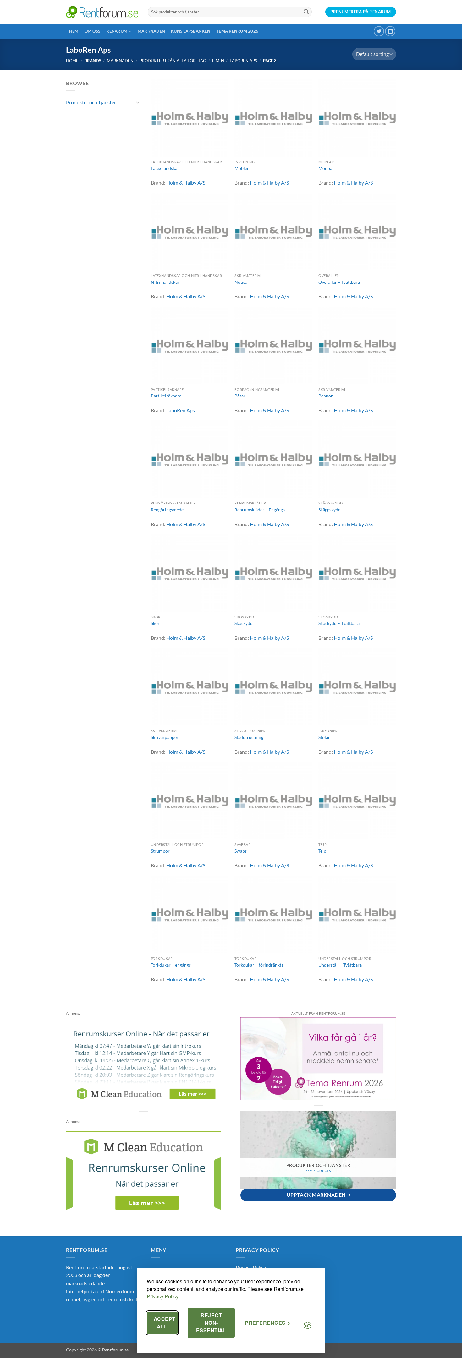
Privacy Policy (163, 1296)
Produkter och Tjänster (91, 102)
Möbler (241, 168)
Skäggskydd (329, 509)
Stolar (324, 737)
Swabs (240, 851)
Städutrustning (248, 737)
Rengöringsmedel (168, 509)
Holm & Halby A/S (185, 183)
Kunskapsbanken (190, 31)
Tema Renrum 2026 (237, 31)
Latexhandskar (165, 168)
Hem (74, 31)
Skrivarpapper (165, 737)
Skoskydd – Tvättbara (339, 623)
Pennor (325, 395)
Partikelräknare (166, 395)
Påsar (239, 395)
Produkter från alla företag (173, 60)
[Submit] (306, 12)
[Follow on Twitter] (379, 31)
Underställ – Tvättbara (340, 964)
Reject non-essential (211, 1323)
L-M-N (218, 60)
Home (72, 60)
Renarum (116, 31)
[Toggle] (137, 102)
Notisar (241, 282)
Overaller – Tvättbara (339, 282)
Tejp (322, 851)
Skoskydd (243, 623)
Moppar (326, 168)
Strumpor (160, 851)
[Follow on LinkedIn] (390, 31)
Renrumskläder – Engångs (259, 509)
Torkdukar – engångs (171, 964)
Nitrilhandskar (165, 282)
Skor (155, 623)
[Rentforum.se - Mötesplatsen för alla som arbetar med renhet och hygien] (102, 12)
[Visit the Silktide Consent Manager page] (307, 1325)
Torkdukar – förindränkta (258, 964)
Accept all (165, 1322)
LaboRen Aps (243, 60)
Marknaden (151, 31)
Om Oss (93, 31)
